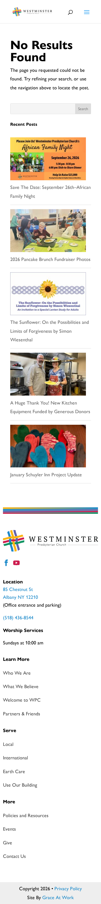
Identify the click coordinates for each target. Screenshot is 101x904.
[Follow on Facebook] (7, 564)
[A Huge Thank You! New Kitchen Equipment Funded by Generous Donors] (48, 375)
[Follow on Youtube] (17, 564)
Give (7, 843)
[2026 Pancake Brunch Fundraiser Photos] (48, 232)
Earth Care (14, 771)
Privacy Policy (68, 889)
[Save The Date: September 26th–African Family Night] (48, 160)
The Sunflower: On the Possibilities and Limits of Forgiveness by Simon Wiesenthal (49, 331)
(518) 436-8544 (18, 618)
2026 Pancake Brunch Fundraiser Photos (50, 259)
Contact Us (14, 856)
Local (8, 744)
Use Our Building (20, 785)
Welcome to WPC (22, 700)
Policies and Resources (25, 815)
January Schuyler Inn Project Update (46, 475)
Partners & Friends (21, 714)
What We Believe (21, 686)
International (15, 758)
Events (9, 829)
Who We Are (17, 673)
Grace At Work (58, 897)
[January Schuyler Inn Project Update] (48, 447)
